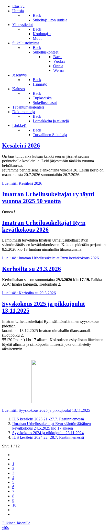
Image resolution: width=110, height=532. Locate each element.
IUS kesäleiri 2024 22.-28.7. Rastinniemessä (48, 437)
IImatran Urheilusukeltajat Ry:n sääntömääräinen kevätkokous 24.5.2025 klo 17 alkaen (51, 425)
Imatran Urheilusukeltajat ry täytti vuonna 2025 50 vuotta (48, 197)
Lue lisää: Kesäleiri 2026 (22, 183)
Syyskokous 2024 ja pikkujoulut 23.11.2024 (48, 433)
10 (14, 505)
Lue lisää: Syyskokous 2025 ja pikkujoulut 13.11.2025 (46, 410)
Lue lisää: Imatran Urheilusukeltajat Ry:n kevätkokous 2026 (50, 258)
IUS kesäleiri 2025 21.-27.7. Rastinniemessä (48, 419)
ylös (5, 527)
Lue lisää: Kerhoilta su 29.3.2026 (29, 293)
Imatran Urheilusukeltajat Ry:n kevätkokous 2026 (43, 226)
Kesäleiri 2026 (21, 145)
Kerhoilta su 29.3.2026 (31, 268)
